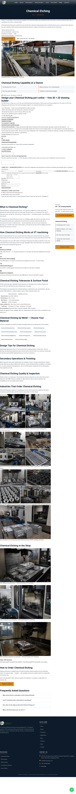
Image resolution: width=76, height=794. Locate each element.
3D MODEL (4, 119)
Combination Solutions (6, 765)
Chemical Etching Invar (39, 328)
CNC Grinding (4, 759)
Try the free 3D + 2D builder (27, 38)
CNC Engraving (3, 662)
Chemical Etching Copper (21, 339)
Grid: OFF (12, 123)
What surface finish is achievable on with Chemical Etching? (18, 695)
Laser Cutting (4, 768)
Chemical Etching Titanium (39, 335)
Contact (66, 2)
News (60, 2)
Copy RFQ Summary (14, 125)
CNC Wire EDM (16, 662)
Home (16, 2)
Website (3, 186)
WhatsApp (43, 766)
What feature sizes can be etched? (11, 194)
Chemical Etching (40, 14)
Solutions (54, 2)
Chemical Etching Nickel (26, 331)
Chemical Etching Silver (40, 331)
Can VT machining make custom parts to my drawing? (17, 700)
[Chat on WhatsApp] (72, 790)
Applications (39, 2)
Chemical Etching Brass (24, 335)
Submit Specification (6, 187)
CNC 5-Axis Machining (25, 662)
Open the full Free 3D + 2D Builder (39, 196)
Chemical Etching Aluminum (8, 328)
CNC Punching (4, 762)
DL (2, 138)
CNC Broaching (34, 662)
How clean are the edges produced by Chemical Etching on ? (19, 705)
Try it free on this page (65, 215)
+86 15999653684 (45, 763)
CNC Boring (10, 662)
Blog (47, 2)
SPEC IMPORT (6, 140)
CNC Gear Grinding (42, 662)
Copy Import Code (22, 156)
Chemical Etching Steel (6, 339)
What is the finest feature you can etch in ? (14, 710)
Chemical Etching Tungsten (24, 328)
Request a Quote (8, 38)
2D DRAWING (10, 119)
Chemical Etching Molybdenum (8, 335)
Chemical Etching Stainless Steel (9, 331)
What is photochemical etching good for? (13, 192)
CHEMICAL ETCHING (6, 121)
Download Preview (6, 125)
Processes (28, 2)
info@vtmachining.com (47, 760)
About (21, 2)
